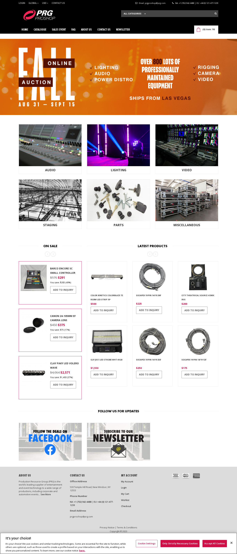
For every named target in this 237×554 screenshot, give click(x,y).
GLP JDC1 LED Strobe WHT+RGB (106, 359)
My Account (127, 481)
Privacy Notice (107, 527)
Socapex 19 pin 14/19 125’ (193, 359)
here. (82, 550)
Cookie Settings (146, 543)
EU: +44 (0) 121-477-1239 (207, 3)
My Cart (125, 493)
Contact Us (58, 3)
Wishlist (125, 500)
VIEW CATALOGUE (34, 82)
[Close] (231, 543)
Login (22, 3)
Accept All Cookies (214, 543)
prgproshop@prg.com (155, 3)
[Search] (215, 13)
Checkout (126, 506)
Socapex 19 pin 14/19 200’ (148, 295)
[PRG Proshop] (45, 16)
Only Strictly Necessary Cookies (180, 543)
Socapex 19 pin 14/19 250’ (148, 359)
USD (44, 3)
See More (46, 494)
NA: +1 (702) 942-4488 (184, 3)
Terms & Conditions (127, 527)
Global (33, 3)
